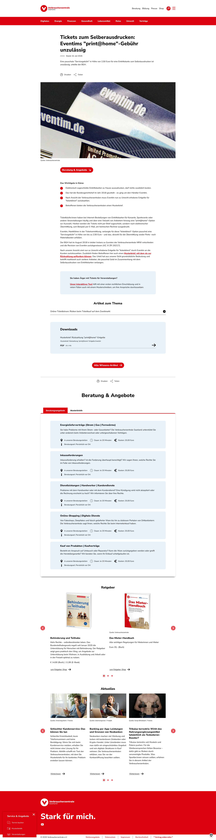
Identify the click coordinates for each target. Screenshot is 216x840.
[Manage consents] (211, 835)
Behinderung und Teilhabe (65, 638)
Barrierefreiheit (141, 837)
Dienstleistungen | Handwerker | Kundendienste (87, 485)
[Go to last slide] (42, 628)
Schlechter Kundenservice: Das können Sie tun (67, 730)
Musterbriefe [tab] (76, 410)
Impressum (125, 837)
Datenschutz (110, 837)
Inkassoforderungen (71, 455)
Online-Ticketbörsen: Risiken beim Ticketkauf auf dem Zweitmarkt (80, 311)
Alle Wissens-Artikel (106, 365)
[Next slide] (173, 628)
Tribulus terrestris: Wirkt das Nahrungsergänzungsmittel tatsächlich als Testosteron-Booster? (145, 733)
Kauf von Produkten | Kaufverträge (80, 545)
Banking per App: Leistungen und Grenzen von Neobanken (106, 730)
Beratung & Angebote (74, 169)
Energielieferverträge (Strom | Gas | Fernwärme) (88, 425)
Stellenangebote (93, 837)
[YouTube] (42, 824)
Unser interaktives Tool (81, 284)
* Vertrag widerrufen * (163, 837)
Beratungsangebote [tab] (55, 410)
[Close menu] (33, 814)
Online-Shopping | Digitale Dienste (80, 515)
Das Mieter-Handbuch (121, 638)
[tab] (104, 676)
